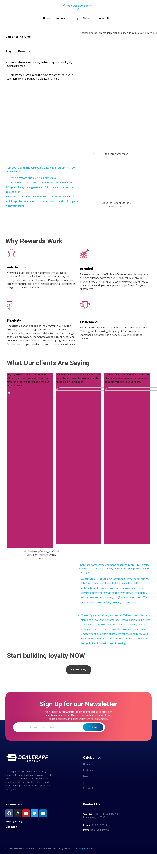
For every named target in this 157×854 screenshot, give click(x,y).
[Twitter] (34, 813)
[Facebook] (9, 813)
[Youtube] (26, 813)
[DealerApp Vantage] (79, 8)
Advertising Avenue (82, 848)
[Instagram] (17, 813)
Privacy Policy (14, 821)
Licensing (11, 826)
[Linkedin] (43, 813)
